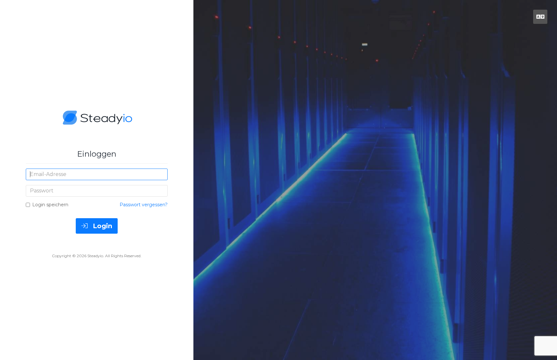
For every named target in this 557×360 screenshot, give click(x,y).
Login (101, 226)
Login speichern (50, 205)
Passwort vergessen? (144, 205)
